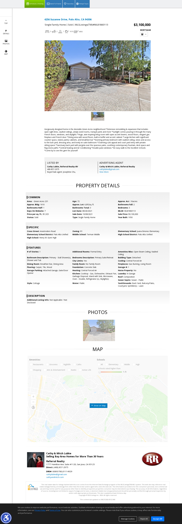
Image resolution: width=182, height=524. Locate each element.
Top (6, 23)
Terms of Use (55, 510)
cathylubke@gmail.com (109, 169)
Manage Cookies (128, 519)
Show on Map (99, 405)
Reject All (144, 519)
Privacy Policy (40, 510)
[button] (6, 518)
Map (6, 54)
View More (104, 172)
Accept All (157, 519)
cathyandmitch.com (55, 477)
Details (6, 33)
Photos (6, 44)
